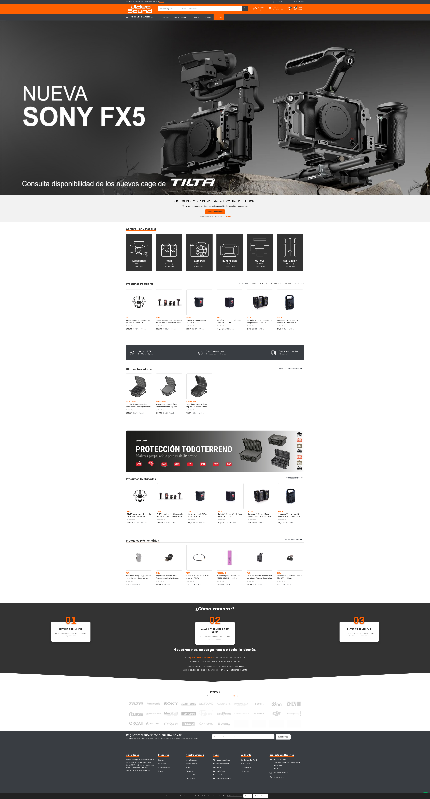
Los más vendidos (164, 767)
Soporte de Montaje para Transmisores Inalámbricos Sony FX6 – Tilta (167, 578)
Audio (169, 260)
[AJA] (294, 724)
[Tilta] (135, 703)
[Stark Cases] (223, 714)
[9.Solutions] (241, 714)
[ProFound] (206, 703)
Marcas (160, 771)
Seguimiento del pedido (249, 760)
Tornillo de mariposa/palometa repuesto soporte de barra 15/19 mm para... (138, 578)
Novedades (162, 763)
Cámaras (199, 260)
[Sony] (171, 703)
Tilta (128, 317)
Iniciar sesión (245, 763)
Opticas (260, 260)
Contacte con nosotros (282, 755)
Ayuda (162, 1)
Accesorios (139, 260)
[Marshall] (171, 714)
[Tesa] (188, 724)
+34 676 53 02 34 (298, 1)
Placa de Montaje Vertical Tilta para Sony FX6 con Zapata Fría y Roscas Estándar (259, 578)
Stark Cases (131, 401)
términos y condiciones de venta (233, 670)
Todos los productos (294, 478)
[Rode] (276, 724)
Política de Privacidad (221, 763)
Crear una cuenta (247, 767)
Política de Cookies (220, 775)
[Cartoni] (188, 704)
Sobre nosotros (191, 760)
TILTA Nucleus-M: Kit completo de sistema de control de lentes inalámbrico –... (169, 322)
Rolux (188, 317)
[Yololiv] (171, 724)
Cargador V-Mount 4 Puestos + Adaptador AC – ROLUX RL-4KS (259, 322)
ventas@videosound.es (282, 1)
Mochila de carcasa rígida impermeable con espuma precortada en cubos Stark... (167, 406)
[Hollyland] (153, 724)
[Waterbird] (259, 724)
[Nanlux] (241, 703)
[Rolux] (206, 714)
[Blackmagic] (294, 714)
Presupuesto (190, 771)
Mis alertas (245, 771)
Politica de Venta (219, 771)
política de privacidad (199, 670)
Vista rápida (148, 293)
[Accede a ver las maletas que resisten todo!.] (215, 451)
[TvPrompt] (188, 714)
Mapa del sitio (191, 775)
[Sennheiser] (153, 714)
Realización (290, 260)
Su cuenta (246, 755)
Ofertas (161, 760)
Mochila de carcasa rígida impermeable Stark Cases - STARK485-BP (197, 406)
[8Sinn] (276, 703)
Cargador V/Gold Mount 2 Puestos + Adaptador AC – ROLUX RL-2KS (288, 322)
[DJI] (276, 714)
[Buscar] (245, 8)
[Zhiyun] (294, 703)
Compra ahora (139, 266)
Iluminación (229, 260)
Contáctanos (190, 778)
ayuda (241, 667)
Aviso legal (217, 767)
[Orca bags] (135, 723)
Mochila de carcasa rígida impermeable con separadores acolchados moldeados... (138, 406)
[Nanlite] (223, 703)
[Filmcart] (241, 724)
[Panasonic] (153, 704)
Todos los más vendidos (293, 539)
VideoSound (221, 573)
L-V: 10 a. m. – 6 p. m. (145, 354)
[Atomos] (206, 724)
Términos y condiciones (221, 760)
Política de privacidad (234, 796)
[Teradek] (259, 714)
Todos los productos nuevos (290, 368)
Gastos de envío (191, 763)
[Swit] (259, 704)
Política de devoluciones (222, 778)
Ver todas (235, 696)
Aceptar (247, 796)
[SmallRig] (223, 724)
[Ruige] (135, 714)
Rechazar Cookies (261, 796)
